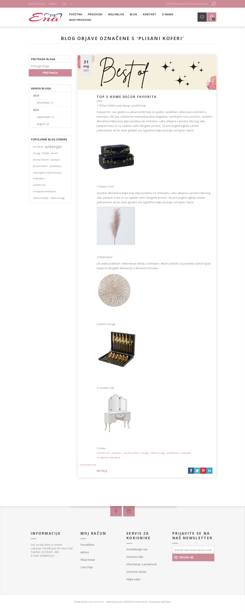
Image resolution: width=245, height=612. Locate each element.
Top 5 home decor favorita (127, 97)
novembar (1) (45, 102)
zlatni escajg (157, 453)
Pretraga (213, 4)
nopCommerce (96, 601)
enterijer (186, 453)
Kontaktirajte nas (137, 549)
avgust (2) (43, 124)
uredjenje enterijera (108, 457)
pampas (116, 453)
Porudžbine (87, 544)
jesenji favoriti (41, 159)
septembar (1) (45, 117)
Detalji (102, 471)
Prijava (52, 3)
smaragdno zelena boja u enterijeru (47, 175)
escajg (144, 453)
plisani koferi (131, 453)
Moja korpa (87, 559)
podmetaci (173, 453)
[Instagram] (129, 511)
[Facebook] (116, 511)
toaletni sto (103, 453)
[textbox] (188, 4)
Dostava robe (134, 557)
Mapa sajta (133, 579)
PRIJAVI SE (186, 557)
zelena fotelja (40, 198)
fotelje (45, 153)
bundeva (38, 146)
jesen (54, 153)
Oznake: (101, 448)
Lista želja (86, 567)
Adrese (84, 552)
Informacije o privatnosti (141, 564)
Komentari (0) (88, 464)
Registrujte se (37, 3)
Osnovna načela (136, 571)
